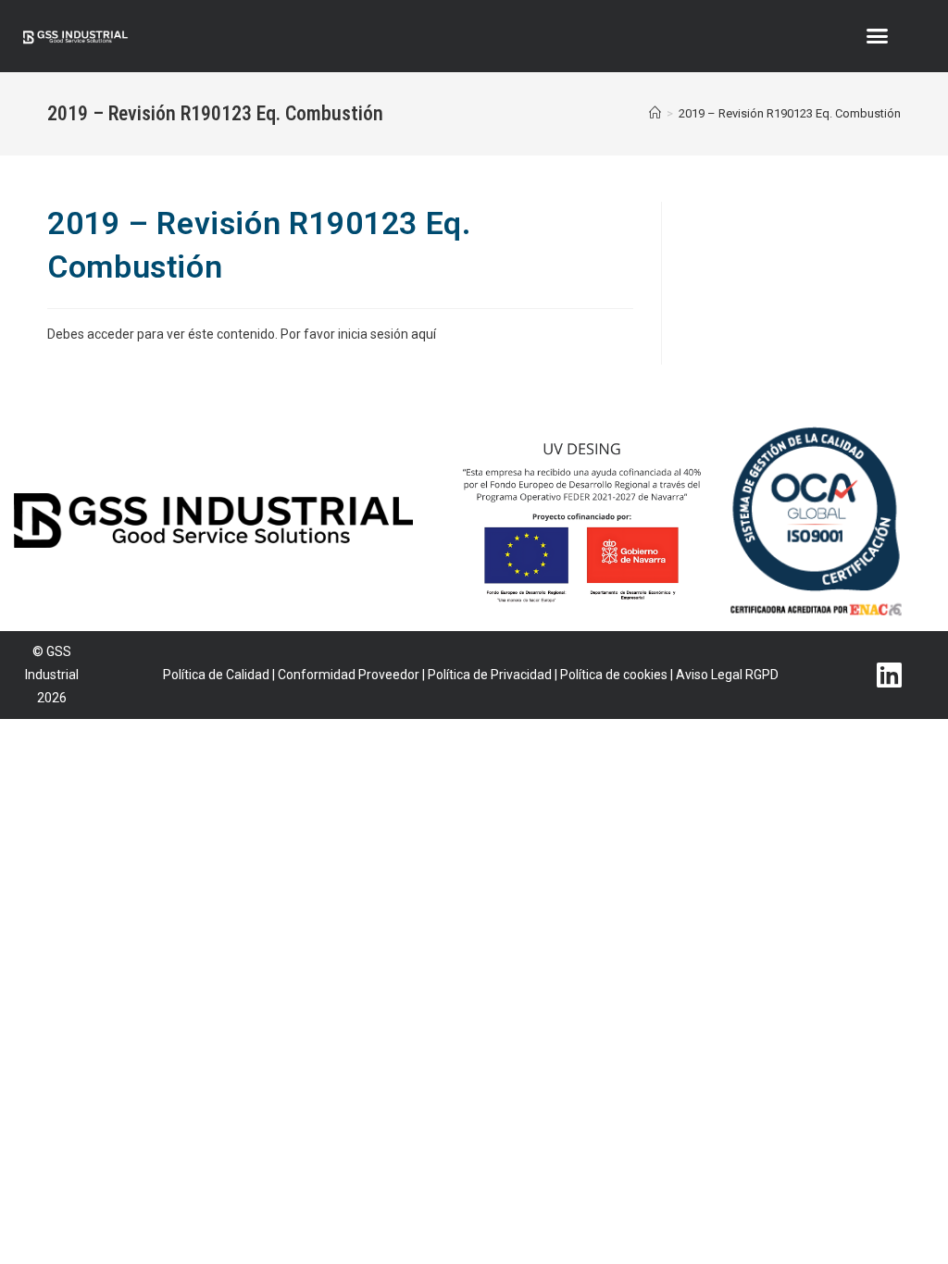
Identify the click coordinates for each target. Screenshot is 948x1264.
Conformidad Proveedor (348, 674)
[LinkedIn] (890, 665)
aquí (423, 334)
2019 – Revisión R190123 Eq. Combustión (790, 113)
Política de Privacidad (490, 674)
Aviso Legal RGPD (727, 674)
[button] (876, 36)
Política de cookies (613, 674)
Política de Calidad (216, 674)
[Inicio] (655, 113)
